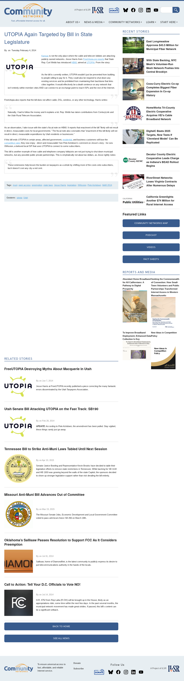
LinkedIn (148, 10)
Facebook (133, 10)
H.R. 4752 (41, 600)
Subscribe (78, 668)
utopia (19, 197)
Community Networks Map (151, 223)
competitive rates (12, 143)
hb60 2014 (107, 185)
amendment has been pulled (89, 426)
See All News (61, 638)
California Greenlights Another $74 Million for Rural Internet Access (160, 200)
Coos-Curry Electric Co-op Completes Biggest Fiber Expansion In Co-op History (162, 89)
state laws (48, 185)
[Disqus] (61, 242)
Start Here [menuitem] (167, 23)
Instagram (141, 10)
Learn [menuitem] (149, 23)
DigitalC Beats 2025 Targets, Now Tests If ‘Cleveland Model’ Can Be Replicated (162, 136)
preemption (37, 185)
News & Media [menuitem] (92, 23)
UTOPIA (91, 62)
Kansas (45, 56)
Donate (114, 10)
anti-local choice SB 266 (60, 518)
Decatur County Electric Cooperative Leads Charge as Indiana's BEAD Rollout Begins (162, 159)
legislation (71, 185)
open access (25, 185)
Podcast (151, 235)
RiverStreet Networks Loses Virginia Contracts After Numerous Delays (161, 181)
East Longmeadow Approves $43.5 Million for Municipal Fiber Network (162, 45)
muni (15, 185)
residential (67, 139)
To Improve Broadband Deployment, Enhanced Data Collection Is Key (137, 335)
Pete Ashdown (94, 185)
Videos (151, 247)
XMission (82, 185)
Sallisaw (40, 561)
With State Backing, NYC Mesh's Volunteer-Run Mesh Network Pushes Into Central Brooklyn (162, 65)
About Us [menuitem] (71, 23)
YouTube (156, 10)
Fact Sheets (151, 259)
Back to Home (61, 626)
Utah (25, 197)
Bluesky (125, 10)
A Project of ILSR (82, 9)
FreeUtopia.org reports (93, 59)
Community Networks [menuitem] (123, 23)
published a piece (80, 386)
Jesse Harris (60, 185)
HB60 (74, 62)
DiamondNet (59, 561)
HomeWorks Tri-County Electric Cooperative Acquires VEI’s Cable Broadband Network (160, 113)
